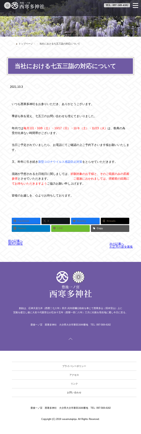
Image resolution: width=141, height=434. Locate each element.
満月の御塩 (15, 242)
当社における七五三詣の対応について (59, 43)
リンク (74, 383)
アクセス (74, 375)
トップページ (26, 43)
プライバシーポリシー (74, 366)
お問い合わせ (74, 392)
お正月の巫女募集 (121, 245)
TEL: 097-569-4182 (117, 5)
